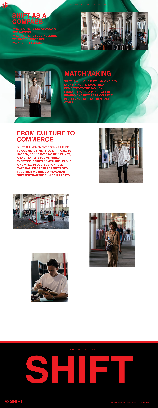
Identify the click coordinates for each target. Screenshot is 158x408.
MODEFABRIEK (120, 402)
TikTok (93, 349)
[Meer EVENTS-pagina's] (83, 4)
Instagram (72, 349)
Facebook (79, 349)
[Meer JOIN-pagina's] (94, 4)
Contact (64, 349)
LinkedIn (86, 349)
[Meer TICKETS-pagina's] (100, 4)
